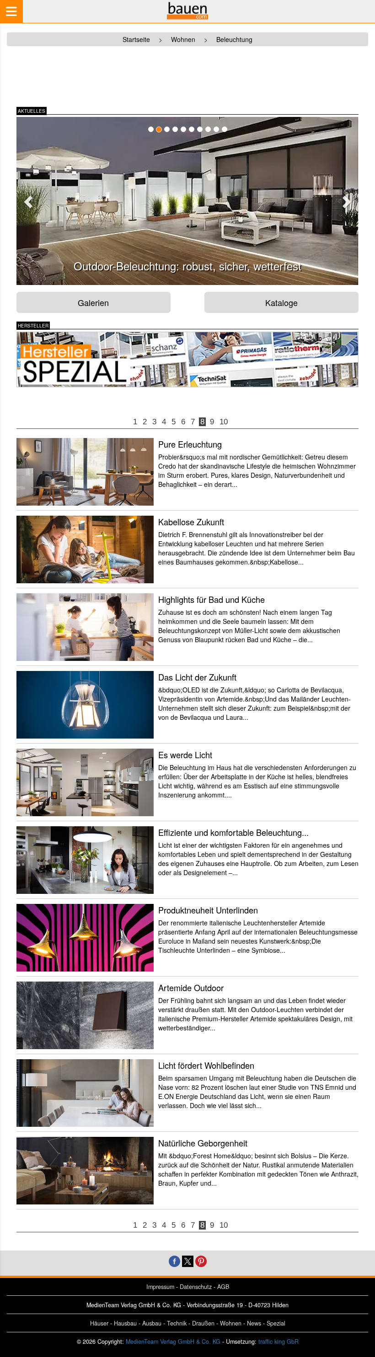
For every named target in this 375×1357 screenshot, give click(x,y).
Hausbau (125, 1323)
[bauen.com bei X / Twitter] (187, 1260)
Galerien (93, 302)
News (254, 1323)
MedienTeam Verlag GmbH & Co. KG (173, 1341)
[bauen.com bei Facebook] (174, 1260)
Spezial (276, 1323)
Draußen (203, 1323)
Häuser (99, 1323)
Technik (177, 1323)
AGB (223, 1287)
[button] (27, 199)
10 (224, 421)
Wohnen (230, 1323)
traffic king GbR (278, 1341)
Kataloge (281, 302)
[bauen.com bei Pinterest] (201, 1260)
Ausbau (151, 1323)
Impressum (160, 1287)
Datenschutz (196, 1287)
